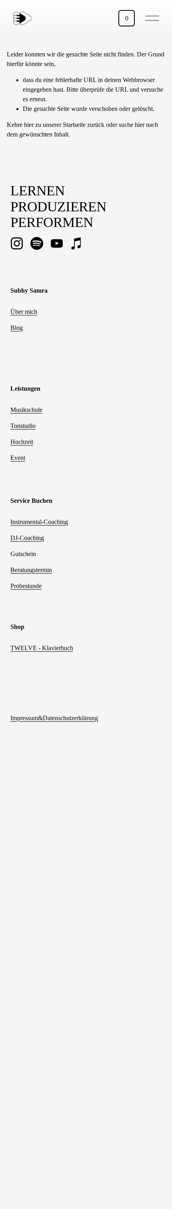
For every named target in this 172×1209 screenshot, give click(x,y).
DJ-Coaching (27, 537)
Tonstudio (23, 425)
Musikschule (26, 409)
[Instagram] (16, 243)
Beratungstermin (31, 569)
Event (17, 457)
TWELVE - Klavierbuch (41, 648)
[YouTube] (56, 243)
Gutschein (23, 553)
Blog (16, 327)
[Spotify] (36, 243)
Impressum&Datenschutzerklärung (54, 718)
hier (29, 124)
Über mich (23, 311)
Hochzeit (21, 441)
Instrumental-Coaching (39, 521)
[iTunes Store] (76, 243)
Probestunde (26, 585)
